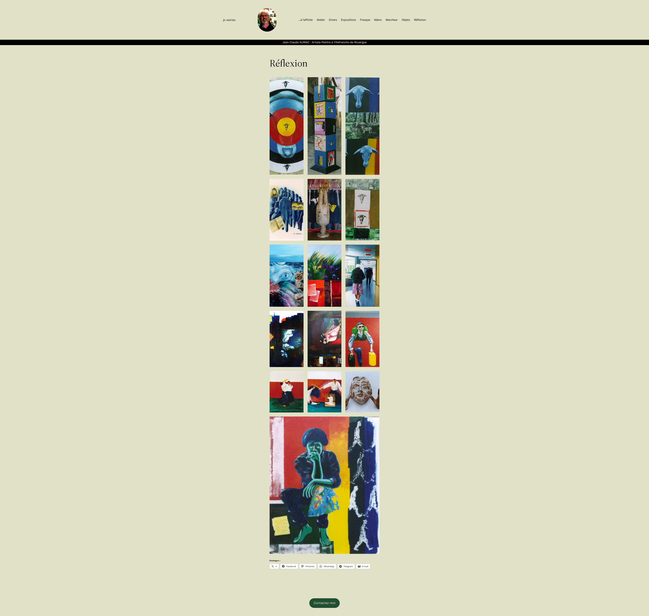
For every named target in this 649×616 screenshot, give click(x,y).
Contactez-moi (324, 603)
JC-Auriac (229, 20)
